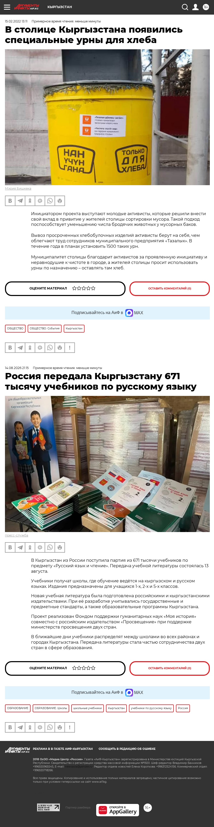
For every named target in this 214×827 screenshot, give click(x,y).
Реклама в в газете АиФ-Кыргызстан (63, 749)
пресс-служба (16, 535)
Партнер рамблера (78, 807)
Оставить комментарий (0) (169, 288)
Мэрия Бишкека (18, 188)
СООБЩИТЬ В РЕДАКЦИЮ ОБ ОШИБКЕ (127, 749)
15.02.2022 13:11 (16, 21)
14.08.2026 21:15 (17, 368)
